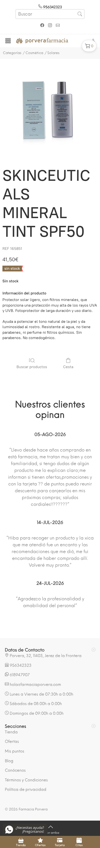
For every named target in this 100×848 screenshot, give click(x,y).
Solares (53, 53)
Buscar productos (32, 367)
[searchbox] (50, 14)
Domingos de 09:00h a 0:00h (36, 713)
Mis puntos (14, 751)
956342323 (52, 7)
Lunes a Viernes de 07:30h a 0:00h (41, 694)
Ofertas (12, 741)
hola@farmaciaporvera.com (35, 684)
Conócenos (15, 770)
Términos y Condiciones (26, 780)
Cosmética (34, 53)
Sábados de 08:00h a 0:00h (35, 703)
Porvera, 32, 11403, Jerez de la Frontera (45, 655)
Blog (9, 761)
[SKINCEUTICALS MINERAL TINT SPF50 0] (50, 111)
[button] (89, 46)
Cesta (68, 367)
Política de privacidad (25, 789)
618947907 (19, 675)
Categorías (12, 53)
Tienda (11, 732)
